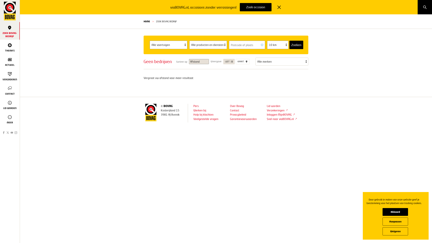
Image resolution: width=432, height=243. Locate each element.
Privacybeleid (238, 114)
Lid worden (273, 105)
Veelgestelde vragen (205, 118)
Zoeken (296, 45)
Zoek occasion (255, 7)
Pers (196, 105)
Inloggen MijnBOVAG (279, 114)
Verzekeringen (276, 110)
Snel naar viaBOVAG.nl (280, 118)
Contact (234, 110)
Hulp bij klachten (203, 114)
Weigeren (395, 231)
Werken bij (199, 110)
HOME (147, 21)
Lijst (227, 61)
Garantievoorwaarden (243, 118)
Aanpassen (395, 221)
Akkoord (395, 211)
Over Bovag (237, 105)
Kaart (241, 61)
